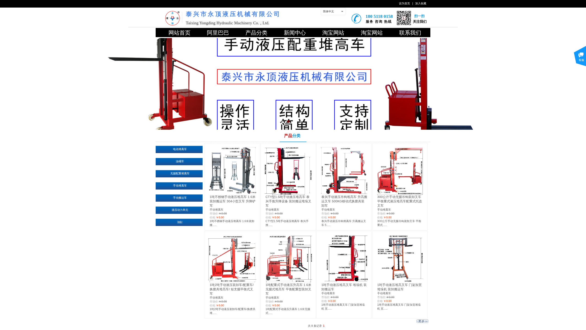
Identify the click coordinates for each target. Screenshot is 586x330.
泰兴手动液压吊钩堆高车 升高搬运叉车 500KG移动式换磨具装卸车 (344, 201)
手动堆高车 (216, 209)
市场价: (214, 213)
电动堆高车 (180, 149)
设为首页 (404, 3)
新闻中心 (295, 33)
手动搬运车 (180, 197)
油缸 (180, 222)
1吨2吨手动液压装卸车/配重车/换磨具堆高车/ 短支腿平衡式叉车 (232, 289)
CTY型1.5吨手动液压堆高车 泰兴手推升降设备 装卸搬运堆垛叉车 (288, 201)
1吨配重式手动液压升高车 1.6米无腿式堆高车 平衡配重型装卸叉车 (288, 289)
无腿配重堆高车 (180, 173)
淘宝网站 (333, 33)
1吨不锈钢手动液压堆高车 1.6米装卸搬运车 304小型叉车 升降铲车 (232, 201)
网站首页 (179, 33)
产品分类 (256, 33)
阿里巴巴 (218, 33)
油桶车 (180, 161)
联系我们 (410, 33)
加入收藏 (420, 3)
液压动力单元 (180, 210)
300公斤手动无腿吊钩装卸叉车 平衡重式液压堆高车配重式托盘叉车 (399, 201)
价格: (213, 217)
